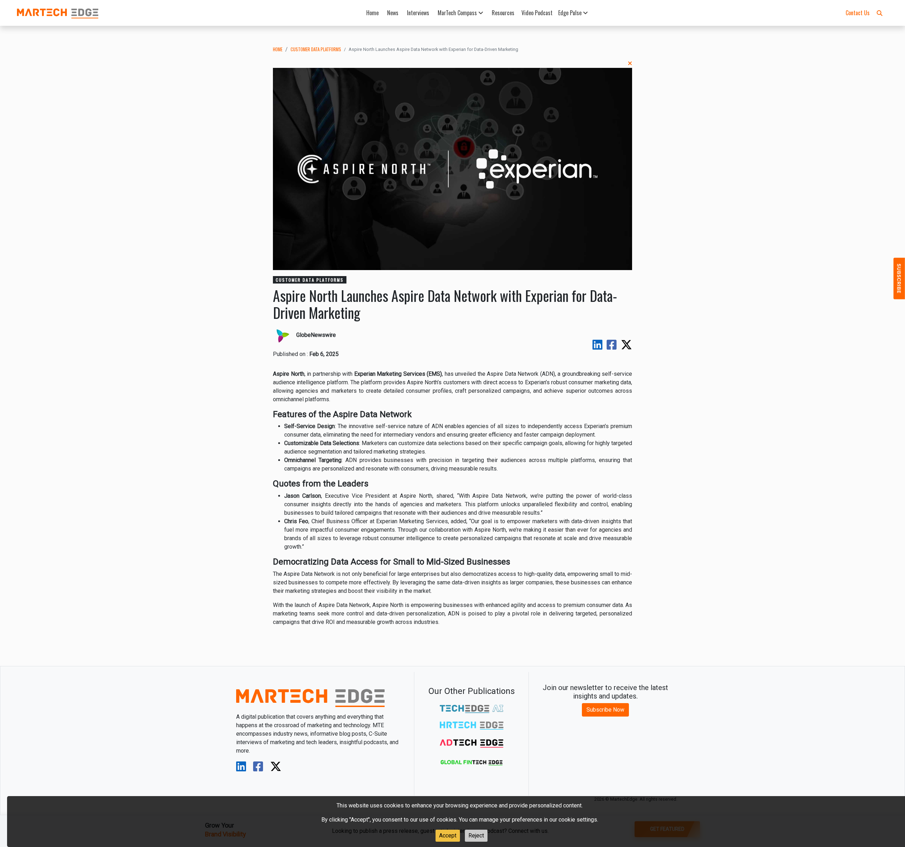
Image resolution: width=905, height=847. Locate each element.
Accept (447, 835)
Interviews (418, 12)
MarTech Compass (458, 12)
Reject (476, 835)
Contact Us (858, 12)
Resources (503, 12)
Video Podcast (537, 12)
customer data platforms (316, 49)
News (392, 12)
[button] (879, 13)
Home (372, 12)
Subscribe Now (605, 709)
